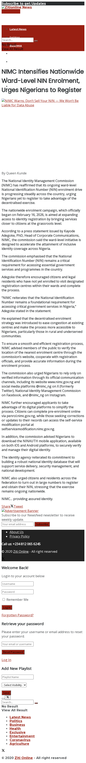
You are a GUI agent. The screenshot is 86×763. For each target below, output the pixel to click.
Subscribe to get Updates (24, 3)
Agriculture (19, 744)
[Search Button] (36, 41)
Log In (6, 660)
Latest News (18, 29)
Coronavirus (20, 740)
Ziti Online (21, 551)
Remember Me (17, 599)
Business (17, 725)
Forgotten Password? (18, 615)
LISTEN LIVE (11, 11)
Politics (16, 721)
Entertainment (22, 736)
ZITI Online (10, 35)
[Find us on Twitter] (3, 559)
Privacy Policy (20, 536)
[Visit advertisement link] (20, 511)
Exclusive (16, 61)
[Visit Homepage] (17, 7)
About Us (17, 532)
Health (14, 53)
